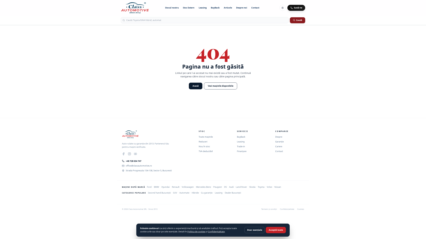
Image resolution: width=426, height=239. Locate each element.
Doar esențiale (254, 230)
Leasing (203, 7)
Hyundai (165, 187)
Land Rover (241, 187)
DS (225, 187)
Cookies (300, 209)
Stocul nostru (172, 7)
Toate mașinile (206, 136)
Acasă (196, 85)
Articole (228, 7)
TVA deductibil (206, 151)
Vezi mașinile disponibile (220, 85)
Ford (149, 187)
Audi (231, 187)
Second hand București (159, 192)
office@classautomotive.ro (139, 165)
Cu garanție (207, 192)
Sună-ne (298, 7)
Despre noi (241, 7)
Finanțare (241, 151)
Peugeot (217, 187)
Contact (255, 7)
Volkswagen (188, 187)
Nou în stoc (204, 146)
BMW (156, 187)
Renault (176, 187)
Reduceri (203, 141)
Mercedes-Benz (203, 187)
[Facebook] (123, 153)
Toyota (261, 187)
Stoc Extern (188, 7)
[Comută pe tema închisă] (283, 8)
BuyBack (215, 7)
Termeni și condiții (269, 209)
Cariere (278, 146)
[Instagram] (129, 153)
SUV (175, 192)
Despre (278, 136)
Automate (184, 192)
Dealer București (233, 192)
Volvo (269, 187)
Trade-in (241, 146)
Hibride (195, 192)
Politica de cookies (196, 231)
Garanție (279, 141)
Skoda (252, 187)
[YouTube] (135, 153)
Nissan (277, 187)
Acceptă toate (276, 230)
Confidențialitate (287, 209)
